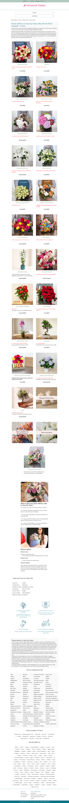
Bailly (11, 684)
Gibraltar (48, 759)
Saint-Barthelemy (18, 778)
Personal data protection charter (37, 796)
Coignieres (12, 720)
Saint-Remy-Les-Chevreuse (52, 700)
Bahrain (44, 749)
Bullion (12, 704)
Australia (17, 749)
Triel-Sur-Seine (16, 591)
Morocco (16, 770)
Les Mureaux (15, 589)
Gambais (25, 688)
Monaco (47, 768)
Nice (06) (38, 736)
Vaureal (24, 583)
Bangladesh (17, 751)
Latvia (49, 764)
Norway (16, 772)
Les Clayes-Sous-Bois (39, 680)
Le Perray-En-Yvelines (39, 674)
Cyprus (45, 755)
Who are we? (23, 793)
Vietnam (54, 784)
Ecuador (26, 757)
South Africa (52, 778)
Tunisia (25, 782)
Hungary (36, 761)
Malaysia (53, 766)
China (53, 753)
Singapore (40, 778)
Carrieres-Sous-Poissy (15, 706)
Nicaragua (48, 770)
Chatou (12, 714)
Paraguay (37, 772)
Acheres (12, 676)
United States (24, 784)
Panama (32, 772)
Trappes (47, 706)
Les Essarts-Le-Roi (38, 682)
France (19, 20)
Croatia (30, 755)
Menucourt (14, 583)
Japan (24, 764)
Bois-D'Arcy (13, 688)
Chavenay (12, 716)
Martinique (20, 768)
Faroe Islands (49, 757)
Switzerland (43, 780)
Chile (49, 753)
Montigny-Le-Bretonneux (40, 722)
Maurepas (36, 710)
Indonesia (45, 761)
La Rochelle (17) (51, 734)
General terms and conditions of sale (38, 795)
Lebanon (54, 764)
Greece (53, 759)
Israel (54, 761)
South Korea (15, 780)
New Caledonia (34, 770)
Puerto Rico (23, 774)
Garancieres (25, 690)
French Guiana (22, 759)
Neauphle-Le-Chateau (39, 726)
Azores (33, 749)
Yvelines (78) (25, 20)
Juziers (24, 710)
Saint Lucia (17, 776)
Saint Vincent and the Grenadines (48, 776)
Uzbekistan (37, 784)
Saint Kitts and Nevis (50, 774)
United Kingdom (16, 784)
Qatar (29, 774)
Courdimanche (15, 585)
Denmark (50, 755)
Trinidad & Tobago (18, 782)
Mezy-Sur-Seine (26, 589)
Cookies (32, 798)
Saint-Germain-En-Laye (51, 696)
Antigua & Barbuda (34, 747)
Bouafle (24, 591)
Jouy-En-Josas (26, 708)
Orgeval (47, 678)
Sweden (37, 780)
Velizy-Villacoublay (50, 710)
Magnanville (36, 692)
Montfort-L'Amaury (38, 720)
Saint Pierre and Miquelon (33, 776)
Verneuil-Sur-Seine (16, 587)
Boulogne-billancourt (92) (27, 734)
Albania (16, 747)
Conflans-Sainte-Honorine (16, 722)
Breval (11, 698)
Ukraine (42, 782)
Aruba (53, 747)
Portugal (17, 774)
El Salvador (37, 757)
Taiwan (49, 780)
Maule (35, 706)
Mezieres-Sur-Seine (38, 714)
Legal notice (33, 793)
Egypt (31, 757)
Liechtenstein (17, 766)
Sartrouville (48, 702)
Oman (21, 772)
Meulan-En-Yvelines (17, 595)
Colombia (19, 755)
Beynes (12, 686)
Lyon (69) (19, 736)
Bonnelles (12, 690)
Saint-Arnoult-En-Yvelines (52, 692)
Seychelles (33, 778)
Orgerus (47, 676)
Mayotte (31, 768)
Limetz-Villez (37, 688)
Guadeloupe (16, 761)
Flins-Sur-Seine (26, 680)
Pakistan (26, 772)
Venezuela (49, 784)
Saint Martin (23, 776)
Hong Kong (29, 761)
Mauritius (26, 768)
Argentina (42, 747)
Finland (15, 759)
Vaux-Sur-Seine (32, 20)
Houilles (25, 702)
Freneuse (25, 686)
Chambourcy (13, 710)
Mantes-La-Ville (37, 700)
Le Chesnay (25, 720)
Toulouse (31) (38, 738)
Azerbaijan (28, 749)
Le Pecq (25, 726)
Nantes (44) (32, 736)
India (41, 761)
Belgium (29, 751)
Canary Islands (35, 753)
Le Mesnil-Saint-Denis (28, 724)
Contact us (25, 1)
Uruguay (31, 784)
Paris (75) (44, 736)
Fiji (54, 757)
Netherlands (26, 770)
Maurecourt (36, 708)
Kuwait (37, 764)
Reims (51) (50, 736)
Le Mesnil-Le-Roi (27, 722)
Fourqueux (25, 684)
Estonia (42, 757)
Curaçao (40, 755)
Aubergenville (13, 680)
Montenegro (53, 768)
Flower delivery (14, 20)
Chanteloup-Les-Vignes (27, 587)
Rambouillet (48, 686)
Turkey (30, 782)
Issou (24, 704)
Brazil (49, 751)
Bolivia (34, 751)
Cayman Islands (43, 753)
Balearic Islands (51, 749)
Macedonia (42, 766)
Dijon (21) (44, 734)
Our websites (23, 796)
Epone (24, 676)
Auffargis (12, 682)
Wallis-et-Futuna (34, 787)
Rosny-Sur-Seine (50, 690)
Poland (52, 772)
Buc (11, 700)
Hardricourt (24, 585)
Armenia (48, 747)
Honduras (23, 761)
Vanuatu (43, 784)
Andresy (12, 678)
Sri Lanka (26, 780)
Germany (43, 759)
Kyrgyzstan (43, 764)
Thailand (55, 780)
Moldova (42, 768)
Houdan (25, 700)
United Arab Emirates (50, 782)
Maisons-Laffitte (37, 696)
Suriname (32, 780)
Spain (21, 780)
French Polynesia (30, 759)
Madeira (47, 766)
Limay (35, 686)
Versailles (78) (46, 738)
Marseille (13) (25, 736)
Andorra (21, 747)
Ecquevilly (12, 726)
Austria (22, 749)
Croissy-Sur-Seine (14, 724)
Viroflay (47, 722)
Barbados (24, 751)
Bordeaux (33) (17, 734)
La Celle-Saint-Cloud (28, 714)
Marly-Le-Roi (37, 704)
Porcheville (48, 684)
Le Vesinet (36, 678)
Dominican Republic (19, 757)
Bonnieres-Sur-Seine (15, 692)
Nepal (21, 770)
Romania (42, 774)
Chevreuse (12, 718)
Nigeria (53, 770)
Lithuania (24, 766)
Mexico (36, 768)
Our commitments (24, 795)
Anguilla (27, 747)
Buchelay (12, 702)
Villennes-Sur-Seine (50, 716)
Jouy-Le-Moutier (16, 593)
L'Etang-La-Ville (26, 712)
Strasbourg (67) (24, 738)
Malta (15, 768)
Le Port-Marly (37, 676)
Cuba (35, 755)
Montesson (36, 718)
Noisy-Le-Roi (49, 674)
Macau (36, 766)
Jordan (28, 764)
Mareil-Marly (37, 702)
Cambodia (22, 753)
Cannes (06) (37, 734)
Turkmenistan (36, 782)
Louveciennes (37, 690)
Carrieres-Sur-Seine (15, 708)
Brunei (53, 751)
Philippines (47, 772)
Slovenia (45, 778)
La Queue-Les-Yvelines (28, 716)
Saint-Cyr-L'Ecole (50, 694)
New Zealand (42, 770)
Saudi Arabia (27, 778)
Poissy (47, 682)
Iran (50, 761)
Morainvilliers (37, 724)
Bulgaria (17, 753)
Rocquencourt (49, 688)
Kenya (33, 764)
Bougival (12, 696)
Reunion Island (35, 774)
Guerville (25, 694)
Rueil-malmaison (26, 593)
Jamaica (19, 764)
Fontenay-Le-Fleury (27, 682)
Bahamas (39, 749)
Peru (42, 772)
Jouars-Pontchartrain (28, 706)
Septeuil (47, 704)
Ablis (11, 674)
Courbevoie (24, 595)
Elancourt (25, 674)
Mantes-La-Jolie (37, 698)
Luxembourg (30, 766)
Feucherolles (26, 678)
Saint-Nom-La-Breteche (51, 698)
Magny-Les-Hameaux (39, 694)
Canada (28, 753)
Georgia (37, 759)
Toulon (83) (31, 738)
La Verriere (25, 718)
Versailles (48, 714)
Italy (15, 764)
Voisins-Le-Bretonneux (51, 724)
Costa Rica (25, 755)
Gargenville (25, 692)
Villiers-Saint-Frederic (51, 720)
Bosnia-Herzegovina (41, 751)
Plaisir (47, 680)
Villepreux (48, 718)
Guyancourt (25, 696)
